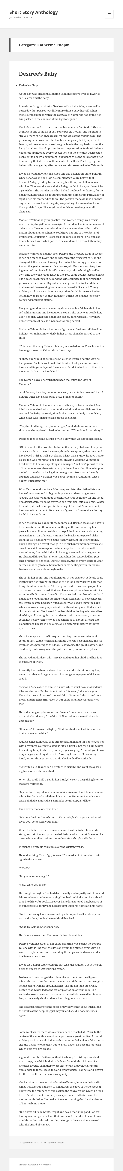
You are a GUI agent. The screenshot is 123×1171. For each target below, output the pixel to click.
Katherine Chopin (29, 85)
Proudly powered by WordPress (35, 1164)
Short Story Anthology (33, 12)
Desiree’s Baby (38, 73)
